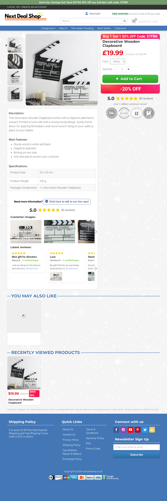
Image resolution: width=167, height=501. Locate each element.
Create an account (34, 7)
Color (105, 61)
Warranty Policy (95, 438)
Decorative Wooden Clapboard (20, 401)
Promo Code (93, 448)
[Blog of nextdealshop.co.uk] (152, 430)
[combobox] (91, 21)
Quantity (107, 69)
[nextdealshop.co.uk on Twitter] (145, 430)
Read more (32, 268)
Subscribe (136, 454)
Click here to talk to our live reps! (69, 201)
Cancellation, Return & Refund (72, 452)
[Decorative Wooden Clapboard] (24, 372)
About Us (68, 429)
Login (11, 7)
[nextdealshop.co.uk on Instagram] (123, 430)
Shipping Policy (71, 445)
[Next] (96, 231)
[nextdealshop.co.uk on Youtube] (130, 430)
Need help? (95, 13)
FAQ (88, 443)
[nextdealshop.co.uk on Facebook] (116, 430)
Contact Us (69, 434)
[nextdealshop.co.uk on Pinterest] (138, 430)
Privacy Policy (71, 439)
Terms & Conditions (92, 431)
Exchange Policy (72, 459)
